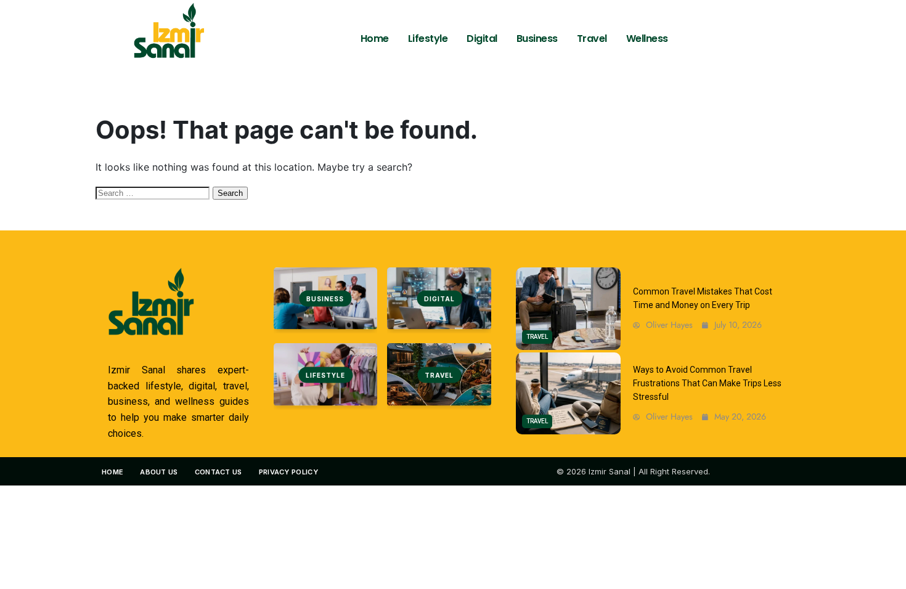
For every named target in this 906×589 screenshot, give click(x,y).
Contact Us (218, 472)
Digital (482, 38)
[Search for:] (154, 192)
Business (537, 38)
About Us (159, 472)
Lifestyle (428, 38)
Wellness (647, 38)
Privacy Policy (288, 472)
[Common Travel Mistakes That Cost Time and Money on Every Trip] (568, 308)
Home (375, 38)
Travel (592, 38)
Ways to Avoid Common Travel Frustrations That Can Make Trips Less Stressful (707, 383)
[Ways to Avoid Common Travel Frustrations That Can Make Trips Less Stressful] (568, 393)
